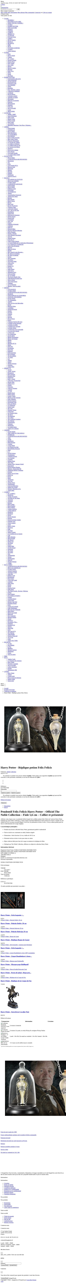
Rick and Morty (12, 404)
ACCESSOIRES (12, 134)
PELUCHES (11, 131)
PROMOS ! (11, 20)
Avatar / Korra (11, 371)
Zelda (9, 639)
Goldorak (10, 226)
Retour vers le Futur (13, 473)
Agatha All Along (12, 496)
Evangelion (11, 219)
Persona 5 (10, 620)
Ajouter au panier (5, 792)
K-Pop (9, 647)
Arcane (10, 370)
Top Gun (10, 481)
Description (7, 806)
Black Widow (11, 507)
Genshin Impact (12, 599)
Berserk (10, 198)
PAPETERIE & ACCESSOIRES (17, 295)
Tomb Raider (11, 634)
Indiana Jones (11, 461)
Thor (9, 554)
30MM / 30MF (12, 114)
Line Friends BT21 (13, 165)
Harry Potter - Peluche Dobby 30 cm (13, 923)
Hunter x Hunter (12, 233)
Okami (9, 619)
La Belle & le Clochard (14, 326)
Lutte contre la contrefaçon (11, 1207)
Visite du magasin (9, 1216)
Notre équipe (7, 1218)
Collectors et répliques (14, 91)
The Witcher (11, 421)
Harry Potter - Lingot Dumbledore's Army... (16, 956)
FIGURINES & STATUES (15, 179)
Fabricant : (3, 772)
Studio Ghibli (11, 679)
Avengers (10, 501)
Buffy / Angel (11, 379)
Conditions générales (9, 1188)
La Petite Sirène (12, 328)
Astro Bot (10, 574)
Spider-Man (11, 546)
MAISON (10, 294)
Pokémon (10, 623)
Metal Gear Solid (12, 612)
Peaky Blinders (12, 399)
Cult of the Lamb (12, 580)
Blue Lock (10, 204)
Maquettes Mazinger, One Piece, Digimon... (19, 125)
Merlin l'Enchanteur (13, 337)
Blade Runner (11, 442)
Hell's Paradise (12, 232)
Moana (9, 342)
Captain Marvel (12, 510)
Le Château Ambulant (14, 144)
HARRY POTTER (13, 26)
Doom (9, 586)
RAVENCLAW (12, 83)
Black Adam (11, 504)
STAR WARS (11, 431)
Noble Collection (11, 772)
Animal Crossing (12, 571)
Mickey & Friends (12, 339)
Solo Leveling (11, 274)
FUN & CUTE (12, 37)
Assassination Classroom (14, 195)
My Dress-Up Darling (14, 253)
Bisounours (11, 161)
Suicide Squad (11, 547)
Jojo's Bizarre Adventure (14, 235)
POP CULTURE (12, 28)
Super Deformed (12, 116)
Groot (9, 524)
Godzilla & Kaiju (12, 456)
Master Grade (11, 119)
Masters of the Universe (14, 397)
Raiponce (10, 351)
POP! (9, 54)
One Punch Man (12, 261)
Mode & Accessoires (13, 100)
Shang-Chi (10, 541)
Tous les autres (12, 654)
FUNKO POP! (12, 182)
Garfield (10, 390)
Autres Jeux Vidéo (13, 640)
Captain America (12, 509)
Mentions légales (8, 1192)
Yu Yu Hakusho (12, 284)
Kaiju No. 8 (11, 240)
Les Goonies (11, 458)
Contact (3, 4)
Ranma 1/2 (10, 266)
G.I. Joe (10, 391)
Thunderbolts (11, 555)
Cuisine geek (11, 676)
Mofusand (10, 168)
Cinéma (10, 57)
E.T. (9, 452)
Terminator (10, 479)
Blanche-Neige (12, 306)
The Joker (10, 552)
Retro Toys (11, 71)
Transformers (11, 422)
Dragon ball (11, 218)
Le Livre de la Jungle (13, 331)
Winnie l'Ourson (12, 363)
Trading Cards (11, 659)
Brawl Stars (11, 578)
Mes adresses (21, 12)
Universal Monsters (13, 486)
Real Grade (11, 122)
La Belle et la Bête (13, 325)
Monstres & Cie (12, 343)
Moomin (10, 171)
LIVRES (10, 49)
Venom (9, 557)
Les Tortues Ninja (12, 413)
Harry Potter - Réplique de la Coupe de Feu (16, 981)
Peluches (10, 102)
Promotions (7, 1203)
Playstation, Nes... (12, 622)
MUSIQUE (11, 43)
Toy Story (10, 357)
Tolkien (10, 674)
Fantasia (10, 314)
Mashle (10, 250)
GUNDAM (11, 35)
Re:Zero (10, 267)
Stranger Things (12, 410)
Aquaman (10, 500)
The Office (10, 417)
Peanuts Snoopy (12, 400)
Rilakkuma (10, 175)
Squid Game (11, 407)
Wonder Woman (12, 561)
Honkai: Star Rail (12, 602)
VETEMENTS (12, 192)
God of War (11, 600)
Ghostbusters (11, 455)
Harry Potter (11, 63)
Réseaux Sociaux (8, 1222)
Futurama (10, 387)
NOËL (9, 86)
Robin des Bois (12, 353)
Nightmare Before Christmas (15, 470)
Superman (10, 549)
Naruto (9, 257)
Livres (9, 110)
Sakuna (10, 626)
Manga (9, 66)
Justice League (12, 532)
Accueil (6, 18)
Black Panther (11, 506)
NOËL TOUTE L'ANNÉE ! (15, 23)
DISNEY (10, 29)
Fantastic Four (11, 521)
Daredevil (10, 512)
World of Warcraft (12, 636)
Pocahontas (11, 348)
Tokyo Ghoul (11, 280)
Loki (9, 535)
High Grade (11, 117)
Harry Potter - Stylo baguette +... (12, 915)
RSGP (6, 807)
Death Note (11, 213)
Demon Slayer (11, 216)
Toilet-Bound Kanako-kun (15, 278)
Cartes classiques (12, 667)
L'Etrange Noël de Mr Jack (15, 322)
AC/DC (10, 643)
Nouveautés (7, 1204)
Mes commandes (29, 12)
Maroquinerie (11, 103)
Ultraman (10, 283)
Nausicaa (10, 148)
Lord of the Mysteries (13, 246)
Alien (9, 438)
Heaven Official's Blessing (15, 230)
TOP (2, 1281)
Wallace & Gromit (12, 487)
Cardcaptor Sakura (13, 209)
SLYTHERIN (11, 85)
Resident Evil (11, 625)
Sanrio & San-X (12, 176)
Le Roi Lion (11, 332)
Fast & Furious (12, 453)
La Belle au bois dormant (14, 323)
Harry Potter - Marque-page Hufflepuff (14, 964)
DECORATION (12, 133)
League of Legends (13, 606)
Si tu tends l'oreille (13, 153)
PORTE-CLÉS (12, 188)
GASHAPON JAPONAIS (15, 184)
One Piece (10, 260)
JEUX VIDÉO (12, 40)
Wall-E (9, 362)
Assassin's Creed (12, 572)
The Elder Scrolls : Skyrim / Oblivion (18, 591)
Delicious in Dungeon (14, 215)
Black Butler (11, 199)
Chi (9, 162)
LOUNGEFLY (12, 289)
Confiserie (10, 93)
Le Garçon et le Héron (14, 147)
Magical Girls (11, 167)
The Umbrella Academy (14, 419)
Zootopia (10, 365)
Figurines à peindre (13, 664)
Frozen (9, 315)
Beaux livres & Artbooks (14, 677)
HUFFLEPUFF (12, 82)
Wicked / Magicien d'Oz (14, 489)
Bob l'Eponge (11, 374)
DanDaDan (11, 212)
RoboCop (10, 475)
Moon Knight (11, 538)
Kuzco (9, 320)
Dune (9, 450)
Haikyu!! (10, 227)
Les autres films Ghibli (14, 154)
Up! (9, 359)
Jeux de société (12, 108)
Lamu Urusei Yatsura (13, 241)
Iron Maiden (11, 645)
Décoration (11, 99)
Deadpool (10, 513)
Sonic (9, 629)
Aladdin (10, 301)
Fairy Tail (10, 221)
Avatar (9, 439)
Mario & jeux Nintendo (14, 609)
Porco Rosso (11, 151)
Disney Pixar (11, 62)
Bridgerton (10, 377)
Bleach (9, 202)
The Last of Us (12, 631)
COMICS (10, 32)
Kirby (9, 164)
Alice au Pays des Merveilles (15, 303)
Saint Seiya (11, 270)
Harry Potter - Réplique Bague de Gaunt (15, 940)
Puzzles (10, 668)
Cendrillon (10, 308)
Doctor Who (11, 382)
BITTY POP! (11, 55)
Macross (10, 247)
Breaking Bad (11, 376)
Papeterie (10, 105)
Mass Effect (11, 611)
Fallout (9, 592)
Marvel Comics (12, 68)
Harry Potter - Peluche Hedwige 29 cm (14, 932)
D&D (9, 45)
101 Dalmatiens (12, 300)
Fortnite (10, 597)
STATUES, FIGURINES (14, 297)
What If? (10, 560)
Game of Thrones (12, 388)
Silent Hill (10, 628)
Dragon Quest (11, 588)
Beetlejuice (11, 441)
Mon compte (4, 12)
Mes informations (12, 12)
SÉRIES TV (11, 34)
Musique (10, 69)
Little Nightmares (12, 608)
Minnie (9, 340)
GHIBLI (10, 38)
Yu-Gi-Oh (10, 637)
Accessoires (11, 123)
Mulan (9, 345)
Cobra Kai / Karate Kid (14, 380)
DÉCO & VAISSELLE (14, 568)
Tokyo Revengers (12, 281)
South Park (11, 411)
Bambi (9, 305)
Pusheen (10, 173)
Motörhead (10, 651)
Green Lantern (11, 523)
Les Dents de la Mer (13, 447)
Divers (9, 515)
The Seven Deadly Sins (14, 277)
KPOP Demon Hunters (14, 467)
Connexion (38, 12)
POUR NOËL (11, 298)
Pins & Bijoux (11, 94)
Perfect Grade (11, 120)
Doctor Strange (12, 517)
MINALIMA (11, 111)
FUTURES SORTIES (14, 48)
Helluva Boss (11, 394)
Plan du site (7, 1219)
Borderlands (11, 577)
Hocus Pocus (11, 318)
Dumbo (10, 311)
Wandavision (11, 558)
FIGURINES (11, 136)
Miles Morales (11, 537)
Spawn (9, 544)
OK (18, 9)
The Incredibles (12, 356)
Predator (10, 472)
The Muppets (11, 416)
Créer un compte (47, 12)
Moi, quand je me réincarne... (15, 252)
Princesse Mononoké (13, 141)
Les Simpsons (11, 405)
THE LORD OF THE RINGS (16, 433)
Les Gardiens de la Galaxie (15, 534)
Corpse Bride (11, 445)
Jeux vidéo (10, 65)
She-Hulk (10, 543)
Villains (10, 360)
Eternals (10, 518)
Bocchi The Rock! (13, 205)
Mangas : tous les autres (14, 286)
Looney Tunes (11, 396)
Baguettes (10, 88)
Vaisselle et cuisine (13, 97)
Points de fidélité (8, 1185)
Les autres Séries (12, 427)
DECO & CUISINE (13, 181)
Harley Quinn (11, 526)
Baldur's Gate (11, 575)
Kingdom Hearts (12, 603)
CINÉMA (10, 31)
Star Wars (10, 76)
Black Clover (11, 201)
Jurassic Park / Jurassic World (16, 464)
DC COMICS (11, 493)
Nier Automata (12, 258)
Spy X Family (11, 275)
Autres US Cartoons (13, 428)
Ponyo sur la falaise (13, 150)
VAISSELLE (11, 130)
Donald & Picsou (12, 309)
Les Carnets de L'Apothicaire (15, 244)
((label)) (3, 1263)
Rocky (9, 476)
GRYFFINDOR (12, 80)
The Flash (10, 551)
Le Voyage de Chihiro (14, 142)
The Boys (10, 414)
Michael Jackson (12, 650)
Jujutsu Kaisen (11, 238)
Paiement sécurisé (9, 1186)
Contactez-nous (8, 1221)
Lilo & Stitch (11, 335)
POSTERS (11, 190)
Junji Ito (10, 236)
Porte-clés (10, 106)
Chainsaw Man (12, 207)
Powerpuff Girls (12, 402)
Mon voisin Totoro (13, 139)
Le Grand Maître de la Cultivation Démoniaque (20, 243)
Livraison (6, 1183)
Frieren (9, 223)
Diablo (9, 585)
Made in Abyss (12, 249)
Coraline (10, 444)
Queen (9, 653)
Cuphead (10, 582)
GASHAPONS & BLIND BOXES (17, 159)
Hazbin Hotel (11, 393)
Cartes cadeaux (12, 51)
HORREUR (11, 435)
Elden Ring (11, 589)
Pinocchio (10, 349)
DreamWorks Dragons (14, 448)
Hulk (9, 529)
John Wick (10, 462)
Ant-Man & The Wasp (14, 498)
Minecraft (10, 614)
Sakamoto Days (12, 272)
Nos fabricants (8, 1206)
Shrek (9, 478)
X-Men (10, 563)
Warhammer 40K (12, 670)
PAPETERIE (11, 128)
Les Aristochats (12, 334)
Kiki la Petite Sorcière (13, 137)
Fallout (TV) (11, 383)
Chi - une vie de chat (13, 210)
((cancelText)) (4, 1265)
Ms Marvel (10, 540)
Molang (10, 170)
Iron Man (10, 530)
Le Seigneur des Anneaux (15, 660)
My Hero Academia (13, 255)
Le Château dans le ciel (14, 145)
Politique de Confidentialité (11, 1189)
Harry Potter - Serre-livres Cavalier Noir (15, 1012)
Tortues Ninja (11, 482)
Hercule (10, 317)
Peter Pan (10, 346)
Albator (10, 193)
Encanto (10, 312)
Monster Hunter (12, 617)
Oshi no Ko (11, 263)
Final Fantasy (11, 594)
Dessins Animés (12, 60)
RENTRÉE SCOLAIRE (14, 21)
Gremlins (10, 459)
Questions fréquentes (9, 1194)
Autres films (11, 366)
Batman (10, 503)
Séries (9, 72)
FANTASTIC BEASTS (14, 79)
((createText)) (13, 1265)
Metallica (10, 648)
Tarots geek (11, 681)
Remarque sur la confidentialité (12, 1191)
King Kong (11, 465)
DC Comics (11, 58)
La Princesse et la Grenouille (15, 329)
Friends (10, 385)
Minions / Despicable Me (14, 469)
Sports (9, 74)
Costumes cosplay (12, 96)
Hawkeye (10, 527)
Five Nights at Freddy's (14, 595)
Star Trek (10, 408)
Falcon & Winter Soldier (14, 520)
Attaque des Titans (13, 196)
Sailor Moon (11, 269)
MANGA (10, 41)
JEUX (9, 46)
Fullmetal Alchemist (13, 224)
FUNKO (10, 24)
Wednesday (11, 425)
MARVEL (10, 495)
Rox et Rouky (11, 354)
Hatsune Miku (11, 229)
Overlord (10, 264)
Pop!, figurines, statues (14, 89)
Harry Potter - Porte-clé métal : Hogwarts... (16, 973)
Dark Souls (11, 583)
